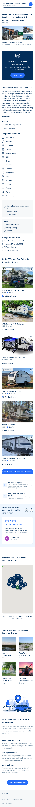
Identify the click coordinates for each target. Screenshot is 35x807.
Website (18, 124)
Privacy (10, 803)
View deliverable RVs (18, 783)
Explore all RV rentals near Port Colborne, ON (17, 472)
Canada (12, 42)
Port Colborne (6, 44)
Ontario (20, 42)
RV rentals (4, 42)
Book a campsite (9, 128)
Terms (4, 803)
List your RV (17, 75)
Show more (6, 116)
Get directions (17, 618)
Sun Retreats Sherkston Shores (22, 44)
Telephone (7, 124)
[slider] (8, 293)
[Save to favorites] (31, 269)
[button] (13, 586)
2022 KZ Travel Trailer (13, 524)
